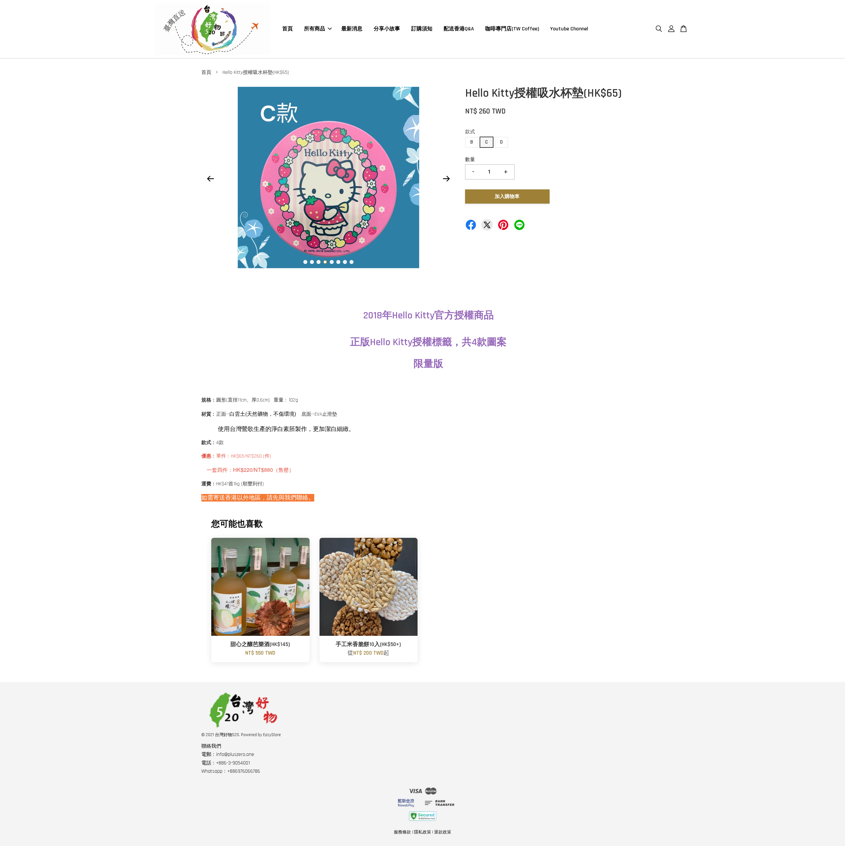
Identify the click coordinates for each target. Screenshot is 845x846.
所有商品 (314, 28)
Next (446, 179)
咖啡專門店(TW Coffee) (512, 28)
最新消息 (351, 28)
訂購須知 (421, 28)
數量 (470, 159)
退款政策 (442, 832)
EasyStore (272, 734)
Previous (210, 179)
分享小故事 (387, 28)
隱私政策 (422, 832)
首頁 (287, 28)
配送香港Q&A (459, 28)
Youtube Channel (569, 28)
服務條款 (402, 832)
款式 (470, 132)
